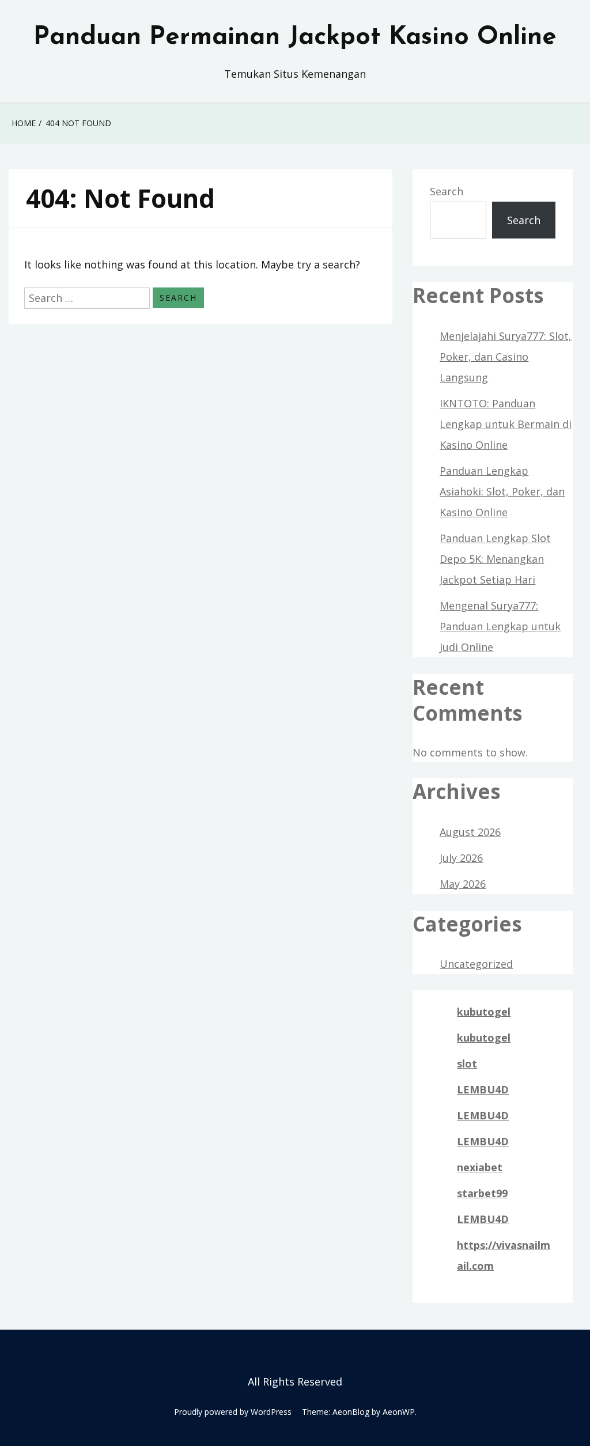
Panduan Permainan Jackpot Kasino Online (295, 37)
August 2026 (470, 832)
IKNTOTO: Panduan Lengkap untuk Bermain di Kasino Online (506, 424)
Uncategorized (476, 964)
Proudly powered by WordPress (233, 1411)
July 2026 (461, 858)
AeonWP (399, 1411)
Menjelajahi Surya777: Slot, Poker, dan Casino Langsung (506, 356)
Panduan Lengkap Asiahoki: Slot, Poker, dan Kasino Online (502, 491)
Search (446, 191)
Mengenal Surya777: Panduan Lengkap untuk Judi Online (500, 626)
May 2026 (463, 884)
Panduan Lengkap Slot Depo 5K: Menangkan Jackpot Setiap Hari (495, 558)
